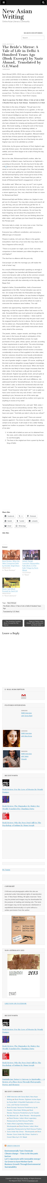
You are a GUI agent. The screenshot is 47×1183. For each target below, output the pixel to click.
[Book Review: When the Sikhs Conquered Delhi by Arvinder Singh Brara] (11, 555)
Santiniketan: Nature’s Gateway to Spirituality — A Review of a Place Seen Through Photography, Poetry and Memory (23, 1082)
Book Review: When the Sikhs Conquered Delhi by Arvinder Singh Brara (11, 563)
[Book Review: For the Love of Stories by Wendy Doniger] (23, 783)
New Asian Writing (17, 14)
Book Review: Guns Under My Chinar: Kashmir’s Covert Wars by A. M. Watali (24, 1134)
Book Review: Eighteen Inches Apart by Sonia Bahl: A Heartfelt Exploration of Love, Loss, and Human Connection (24, 1102)
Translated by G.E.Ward (11, 611)
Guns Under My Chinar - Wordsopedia (21, 1131)
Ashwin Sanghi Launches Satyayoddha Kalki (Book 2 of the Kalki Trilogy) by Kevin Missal (30, 565)
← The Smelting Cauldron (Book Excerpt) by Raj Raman (12, 623)
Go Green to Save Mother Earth (19, 1161)
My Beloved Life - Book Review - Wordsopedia (23, 1115)
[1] (6, 166)
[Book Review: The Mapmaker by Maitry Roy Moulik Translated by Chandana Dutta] (23, 800)
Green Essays (13, 1146)
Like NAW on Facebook (15, 1004)
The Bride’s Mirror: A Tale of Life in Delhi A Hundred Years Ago (22, 607)
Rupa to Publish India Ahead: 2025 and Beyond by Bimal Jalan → (35, 623)
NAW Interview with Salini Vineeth (26, 756)
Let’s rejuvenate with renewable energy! (22, 1159)
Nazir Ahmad (11, 603)
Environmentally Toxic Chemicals (19, 1151)
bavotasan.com (33, 1181)
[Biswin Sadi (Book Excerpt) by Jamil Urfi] (11, 583)
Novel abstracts (8, 44)
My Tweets (6, 870)
